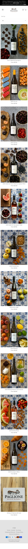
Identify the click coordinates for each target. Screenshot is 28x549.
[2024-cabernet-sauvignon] (14, 41)
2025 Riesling (14, 348)
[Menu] (2, 9)
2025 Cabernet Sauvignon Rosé (14, 225)
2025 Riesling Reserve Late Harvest (14, 389)
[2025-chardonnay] (14, 247)
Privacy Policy (19, 532)
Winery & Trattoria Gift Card (14, 513)
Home (8, 530)
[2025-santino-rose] (14, 412)
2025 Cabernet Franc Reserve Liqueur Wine (14, 183)
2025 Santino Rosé (14, 430)
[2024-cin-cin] (14, 82)
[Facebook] (13, 527)
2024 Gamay (14, 142)
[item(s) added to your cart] (26, 10)
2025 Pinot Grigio (14, 307)
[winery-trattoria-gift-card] (14, 494)
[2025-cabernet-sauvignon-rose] (14, 206)
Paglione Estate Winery (15, 539)
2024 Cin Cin (14, 101)
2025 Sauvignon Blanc (14, 472)
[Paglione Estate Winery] (14, 9)
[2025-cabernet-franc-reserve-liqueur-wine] (14, 165)
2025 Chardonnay (14, 266)
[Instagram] (14, 527)
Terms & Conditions (14, 534)
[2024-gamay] (14, 124)
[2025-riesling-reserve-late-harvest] (14, 370)
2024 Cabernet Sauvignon (14, 60)
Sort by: (3, 16)
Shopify (17, 541)
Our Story (18, 530)
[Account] (23, 10)
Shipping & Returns (10, 532)
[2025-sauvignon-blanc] (14, 453)
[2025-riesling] (14, 329)
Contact (13, 530)
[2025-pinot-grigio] (14, 288)
